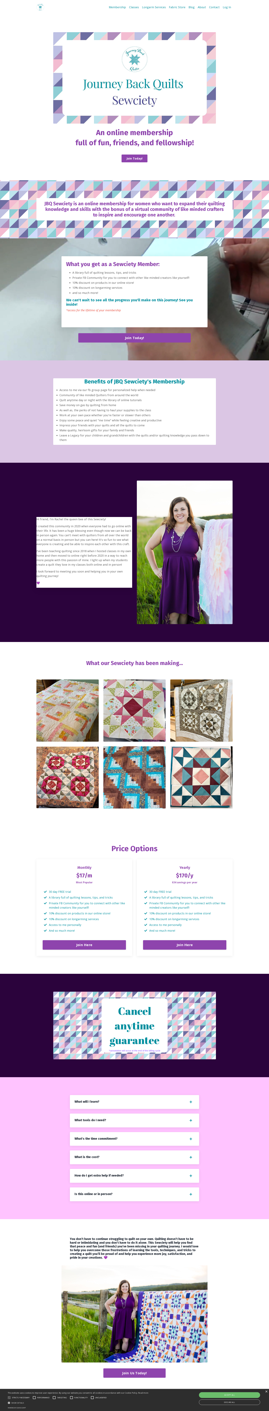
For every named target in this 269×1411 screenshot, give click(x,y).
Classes (134, 7)
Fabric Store (177, 7)
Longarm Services (154, 7)
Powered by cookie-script (17, 1408)
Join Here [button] (84, 945)
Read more (143, 1393)
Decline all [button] (229, 1402)
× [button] (266, 1391)
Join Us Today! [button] (134, 1373)
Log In (227, 7)
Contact (214, 7)
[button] (78, 1402)
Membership (117, 7)
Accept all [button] (229, 1395)
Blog (192, 7)
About (202, 7)
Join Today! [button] (135, 158)
